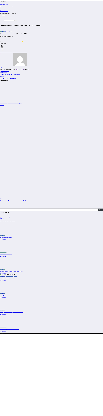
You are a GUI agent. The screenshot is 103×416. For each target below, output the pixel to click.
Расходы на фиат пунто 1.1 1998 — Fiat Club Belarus (10, 74)
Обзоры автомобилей (9, 276)
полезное (15, 276)
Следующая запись (3, 76)
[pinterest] (2, 49)
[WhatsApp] (2, 50)
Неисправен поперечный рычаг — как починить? (9, 329)
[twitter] (2, 46)
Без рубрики (2, 31)
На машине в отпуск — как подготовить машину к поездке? (11, 271)
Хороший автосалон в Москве (5, 214)
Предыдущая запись (3, 72)
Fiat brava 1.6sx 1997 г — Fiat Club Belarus (8, 78)
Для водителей (2, 235)
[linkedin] (2, 47)
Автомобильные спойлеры (6, 206)
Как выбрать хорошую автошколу (6, 295)
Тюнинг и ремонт (5, 17)
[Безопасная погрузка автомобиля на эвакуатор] (12, 99)
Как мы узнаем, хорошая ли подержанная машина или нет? (11, 312)
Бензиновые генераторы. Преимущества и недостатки (10, 215)
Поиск (100, 209)
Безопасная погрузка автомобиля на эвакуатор (11, 103)
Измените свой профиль (19, 69)
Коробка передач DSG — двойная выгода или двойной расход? (15, 200)
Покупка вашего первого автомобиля (7, 278)
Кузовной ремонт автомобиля (5, 217)
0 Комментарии (13, 31)
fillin (5, 31)
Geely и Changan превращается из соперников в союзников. (11, 218)
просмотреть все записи (4, 71)
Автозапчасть (4, 4)
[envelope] (2, 48)
